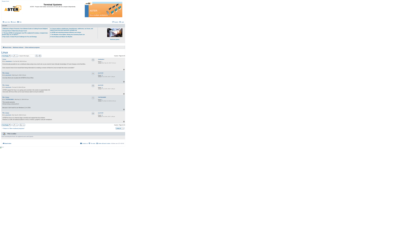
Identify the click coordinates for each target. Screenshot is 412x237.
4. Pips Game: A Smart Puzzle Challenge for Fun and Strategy (19, 36)
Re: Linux (5, 73)
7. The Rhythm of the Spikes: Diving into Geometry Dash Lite (67, 34)
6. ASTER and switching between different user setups (65, 32)
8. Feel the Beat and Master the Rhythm (61, 36)
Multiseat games (114, 39)
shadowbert (101, 59)
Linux (4, 52)
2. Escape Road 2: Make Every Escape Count (14, 30)
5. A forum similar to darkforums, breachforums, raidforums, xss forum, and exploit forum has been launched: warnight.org (71, 29)
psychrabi (100, 73)
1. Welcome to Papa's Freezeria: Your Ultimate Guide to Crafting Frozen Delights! (25, 28)
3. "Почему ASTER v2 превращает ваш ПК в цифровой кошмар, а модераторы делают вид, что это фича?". (25, 33)
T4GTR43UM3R (102, 97)
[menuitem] (13, 22)
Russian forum (5, 1)
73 (102, 75)
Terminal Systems (53, 4)
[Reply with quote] (93, 60)
